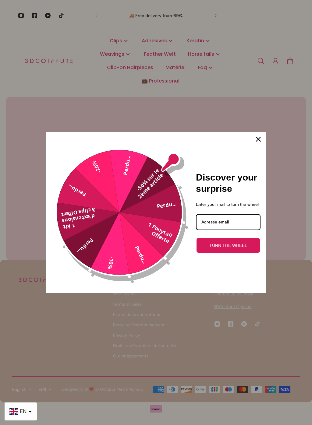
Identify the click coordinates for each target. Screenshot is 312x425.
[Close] (258, 139)
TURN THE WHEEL (228, 245)
